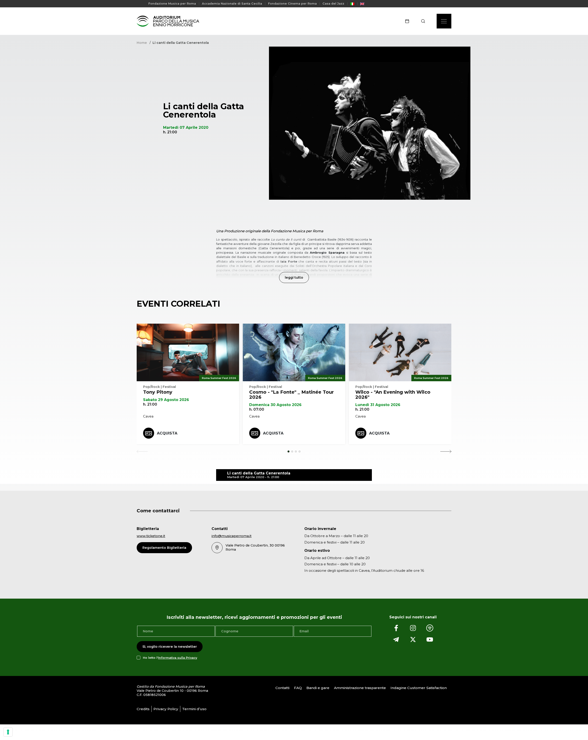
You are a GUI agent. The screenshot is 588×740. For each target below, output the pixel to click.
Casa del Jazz (333, 3)
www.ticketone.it (151, 536)
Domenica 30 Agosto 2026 (275, 405)
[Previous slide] (142, 451)
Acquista (167, 433)
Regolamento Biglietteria (164, 548)
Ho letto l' (170, 657)
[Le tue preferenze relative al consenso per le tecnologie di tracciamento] (8, 732)
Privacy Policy (165, 709)
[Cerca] (424, 21)
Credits (143, 709)
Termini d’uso (194, 709)
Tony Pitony (157, 392)
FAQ (298, 688)
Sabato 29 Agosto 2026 (166, 400)
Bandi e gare (317, 688)
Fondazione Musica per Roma (172, 3)
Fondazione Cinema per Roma (292, 3)
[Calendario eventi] (409, 21)
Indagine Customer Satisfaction (418, 688)
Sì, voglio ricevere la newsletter (169, 647)
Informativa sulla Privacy (177, 657)
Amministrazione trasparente (360, 688)
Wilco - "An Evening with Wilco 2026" (392, 394)
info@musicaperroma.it (232, 536)
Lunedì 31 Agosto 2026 (377, 405)
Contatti (282, 688)
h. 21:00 (150, 404)
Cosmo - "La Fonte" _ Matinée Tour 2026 (291, 394)
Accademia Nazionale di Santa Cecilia (232, 3)
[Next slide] (445, 451)
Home (142, 43)
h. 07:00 (256, 409)
